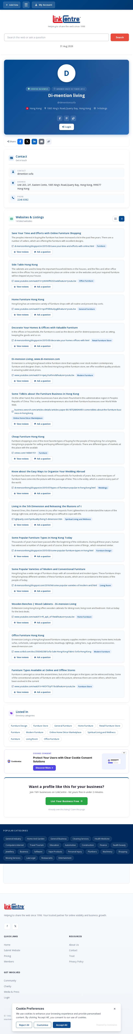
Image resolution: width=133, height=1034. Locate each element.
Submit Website (12, 950)
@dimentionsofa (66, 102)
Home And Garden (35, 838)
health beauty (119, 845)
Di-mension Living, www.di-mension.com (36, 359)
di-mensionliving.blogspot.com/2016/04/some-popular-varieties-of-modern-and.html (55, 585)
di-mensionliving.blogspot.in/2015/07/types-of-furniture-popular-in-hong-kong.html (55, 487)
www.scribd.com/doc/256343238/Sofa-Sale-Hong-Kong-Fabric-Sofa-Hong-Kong (52, 651)
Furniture (15, 732)
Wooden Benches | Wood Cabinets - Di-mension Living (44, 603)
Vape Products (55, 851)
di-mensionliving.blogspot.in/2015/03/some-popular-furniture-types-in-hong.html (53, 550)
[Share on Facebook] (20, 141)
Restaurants (47, 858)
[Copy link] (48, 141)
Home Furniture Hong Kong (28, 299)
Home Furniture (85, 725)
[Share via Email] (41, 141)
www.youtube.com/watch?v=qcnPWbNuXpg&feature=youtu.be (45, 308)
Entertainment (65, 858)
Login (68, 126)
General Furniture (63, 725)
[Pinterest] (66, 118)
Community (10, 980)
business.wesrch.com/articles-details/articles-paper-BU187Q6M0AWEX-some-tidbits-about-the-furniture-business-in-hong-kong (67, 411)
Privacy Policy (76, 961)
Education (54, 845)
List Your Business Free (65, 801)
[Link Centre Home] (66, 19)
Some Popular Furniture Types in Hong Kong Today (42, 537)
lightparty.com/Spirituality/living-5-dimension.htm (38, 519)
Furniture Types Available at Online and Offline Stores (43, 670)
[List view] (121, 219)
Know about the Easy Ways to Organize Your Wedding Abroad (48, 471)
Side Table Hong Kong (25, 264)
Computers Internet (15, 845)
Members (9, 961)
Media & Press (11, 991)
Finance (103, 845)
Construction (88, 845)
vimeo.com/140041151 (25, 452)
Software (38, 851)
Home (7, 944)
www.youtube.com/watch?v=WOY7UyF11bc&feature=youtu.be (44, 686)
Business (24, 851)
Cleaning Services (81, 838)
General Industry (13, 838)
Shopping (122, 851)
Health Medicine (102, 838)
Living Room (32, 738)
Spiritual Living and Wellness (102, 732)
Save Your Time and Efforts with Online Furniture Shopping (46, 233)
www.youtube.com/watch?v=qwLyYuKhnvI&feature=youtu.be (44, 375)
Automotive (70, 845)
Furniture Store (40, 725)
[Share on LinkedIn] (34, 141)
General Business (58, 838)
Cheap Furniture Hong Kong (28, 436)
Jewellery (10, 851)
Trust (72, 956)
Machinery (107, 851)
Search (120, 37)
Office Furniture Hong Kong (28, 635)
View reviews (23, 251)
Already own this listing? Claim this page (66, 809)
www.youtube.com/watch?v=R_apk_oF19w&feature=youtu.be (44, 616)
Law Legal (30, 858)
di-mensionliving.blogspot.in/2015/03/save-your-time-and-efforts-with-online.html (54, 246)
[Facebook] (59, 118)
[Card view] (115, 219)
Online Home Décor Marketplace (65, 732)
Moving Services (13, 858)
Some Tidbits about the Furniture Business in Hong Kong (45, 393)
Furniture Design (19, 725)
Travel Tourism (37, 845)
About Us (74, 944)
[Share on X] (27, 141)
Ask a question (44, 251)
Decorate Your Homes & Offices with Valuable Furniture (45, 327)
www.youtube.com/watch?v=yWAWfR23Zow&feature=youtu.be (45, 280)
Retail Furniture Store (109, 725)
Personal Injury (75, 851)
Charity (7, 986)
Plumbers (92, 851)
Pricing (7, 956)
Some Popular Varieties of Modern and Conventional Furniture (48, 569)
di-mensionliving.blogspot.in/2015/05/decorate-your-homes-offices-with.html (51, 340)
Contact (73, 950)
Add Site (13, 4)
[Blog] (73, 118)
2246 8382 (22, 199)
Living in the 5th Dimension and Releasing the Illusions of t (47, 506)
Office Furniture (51, 738)
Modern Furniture (34, 732)
